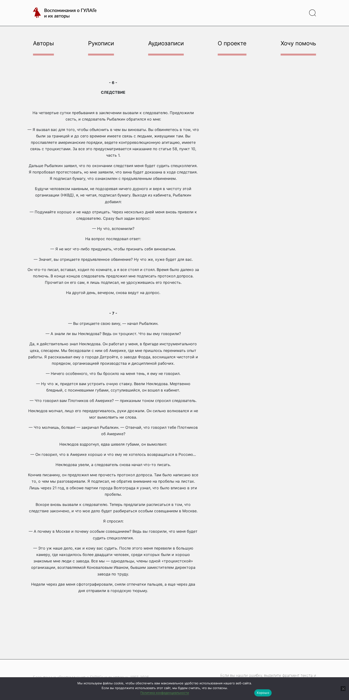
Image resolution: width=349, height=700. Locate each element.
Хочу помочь (298, 43)
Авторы (43, 43)
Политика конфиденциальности (164, 693)
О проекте (232, 43)
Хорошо (263, 693)
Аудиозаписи (166, 43)
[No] (343, 688)
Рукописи (101, 43)
